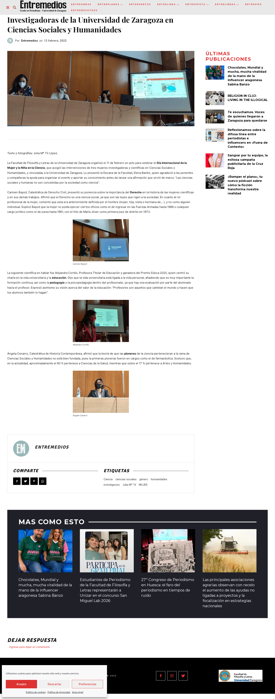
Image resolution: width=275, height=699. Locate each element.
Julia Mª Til (129, 484)
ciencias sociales (126, 479)
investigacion (112, 484)
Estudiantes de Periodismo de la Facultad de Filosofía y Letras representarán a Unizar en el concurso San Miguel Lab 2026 (105, 590)
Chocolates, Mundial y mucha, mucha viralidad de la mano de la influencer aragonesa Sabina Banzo (247, 76)
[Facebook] (17, 481)
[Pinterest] (34, 481)
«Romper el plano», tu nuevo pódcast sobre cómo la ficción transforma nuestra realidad (245, 185)
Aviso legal (77, 692)
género (143, 479)
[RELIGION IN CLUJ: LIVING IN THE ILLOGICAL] (215, 98)
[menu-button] (7, 7)
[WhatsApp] (42, 481)
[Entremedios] (11, 40)
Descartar (54, 684)
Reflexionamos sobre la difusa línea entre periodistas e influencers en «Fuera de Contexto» (248, 138)
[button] (14, 7)
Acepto (21, 684)
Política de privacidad (59, 692)
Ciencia (108, 479)
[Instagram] (172, 675)
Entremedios (29, 40)
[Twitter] (25, 481)
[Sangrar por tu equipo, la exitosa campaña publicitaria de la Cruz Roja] (215, 160)
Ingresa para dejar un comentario (29, 646)
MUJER (143, 484)
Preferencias (87, 684)
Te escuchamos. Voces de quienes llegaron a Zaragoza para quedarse (247, 116)
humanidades (159, 479)
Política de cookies (36, 692)
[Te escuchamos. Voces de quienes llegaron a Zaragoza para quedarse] (215, 117)
